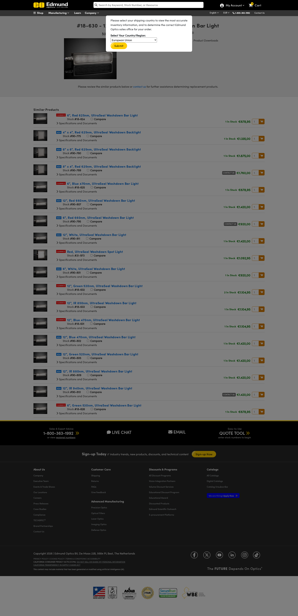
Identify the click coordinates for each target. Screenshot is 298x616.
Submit (118, 46)
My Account (233, 5)
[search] (148, 5)
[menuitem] (42, 13)
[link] (256, 2)
